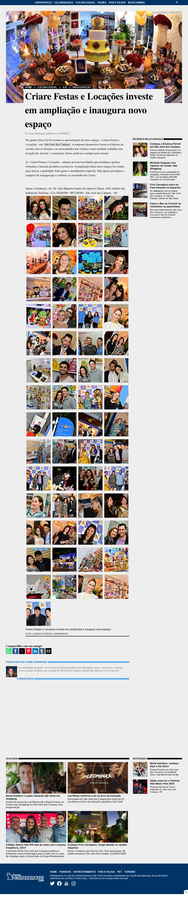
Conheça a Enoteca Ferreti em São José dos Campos (165, 145)
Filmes (102, 2)
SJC (65, 87)
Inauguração (82, 87)
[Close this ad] (186, 892)
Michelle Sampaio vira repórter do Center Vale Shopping (163, 165)
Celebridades (63, 2)
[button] (178, 2)
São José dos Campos (57, 144)
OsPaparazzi (43, 2)
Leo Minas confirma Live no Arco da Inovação (94, 795)
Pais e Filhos (117, 2)
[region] (94, 898)
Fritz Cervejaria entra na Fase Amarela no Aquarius (165, 186)
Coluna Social (85, 2)
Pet (119, 872)
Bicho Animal (136, 2)
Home (28, 87)
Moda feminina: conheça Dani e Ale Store (164, 765)
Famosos (65, 872)
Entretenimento (84, 872)
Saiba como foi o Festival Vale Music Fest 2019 (164, 782)
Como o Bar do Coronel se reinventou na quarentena (165, 205)
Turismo (129, 872)
